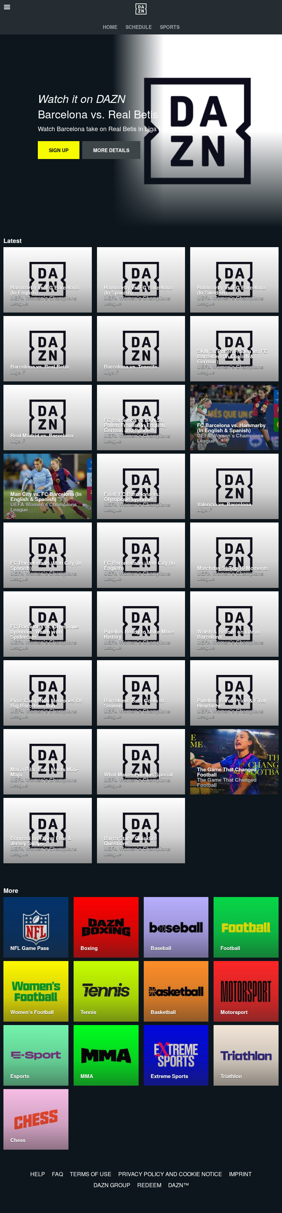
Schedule (139, 26)
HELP (37, 1174)
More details (111, 150)
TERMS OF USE (90, 1174)
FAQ (57, 1174)
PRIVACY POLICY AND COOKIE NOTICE (170, 1174)
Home (110, 26)
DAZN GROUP (112, 1185)
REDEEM (149, 1185)
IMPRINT (240, 1174)
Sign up (58, 150)
